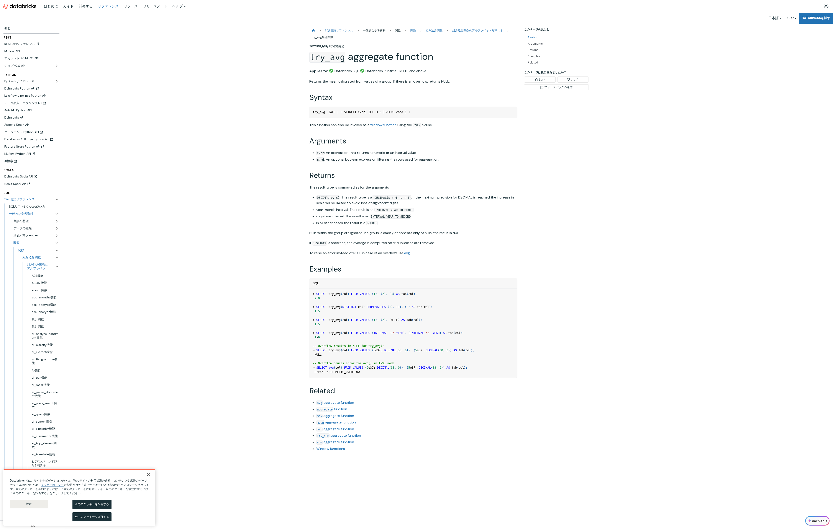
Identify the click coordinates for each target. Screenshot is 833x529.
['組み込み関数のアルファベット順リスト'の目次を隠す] (56, 267)
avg (407, 253)
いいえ (575, 79)
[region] (79, 497)
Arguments (535, 44)
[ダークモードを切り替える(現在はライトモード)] (826, 6)
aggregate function (335, 402)
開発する (86, 6)
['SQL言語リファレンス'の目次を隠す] (56, 199)
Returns (533, 50)
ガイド (68, 6)
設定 (29, 504)
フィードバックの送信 (558, 87)
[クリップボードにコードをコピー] (511, 112)
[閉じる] (148, 474)
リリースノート (155, 6)
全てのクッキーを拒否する (92, 504)
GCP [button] (790, 18)
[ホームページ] (313, 30)
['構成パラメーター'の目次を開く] (56, 236)
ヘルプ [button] (177, 6)
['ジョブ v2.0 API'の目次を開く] (56, 66)
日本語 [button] (773, 18)
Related (533, 62)
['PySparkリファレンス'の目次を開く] (56, 81)
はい (542, 79)
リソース (131, 6)
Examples (534, 56)
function (332, 409)
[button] (33, 214)
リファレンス (108, 6)
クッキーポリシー (52, 485)
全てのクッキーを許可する (92, 516)
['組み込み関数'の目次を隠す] (56, 257)
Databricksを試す (816, 18)
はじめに (51, 6)
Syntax (532, 37)
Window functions (330, 448)
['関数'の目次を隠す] (56, 250)
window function (383, 125)
